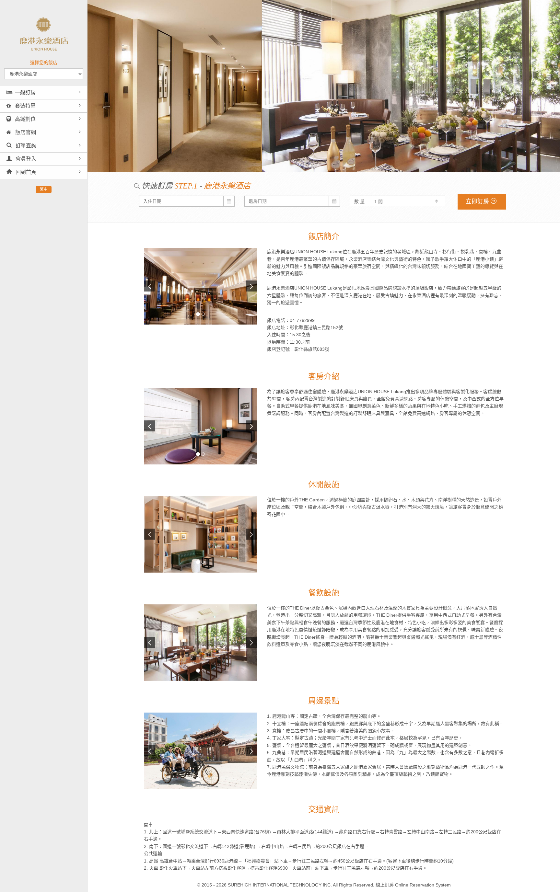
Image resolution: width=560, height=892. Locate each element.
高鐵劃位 (25, 119)
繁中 (44, 189)
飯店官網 (25, 132)
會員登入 (25, 159)
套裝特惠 (25, 106)
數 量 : (360, 201)
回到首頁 (25, 172)
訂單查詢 (25, 145)
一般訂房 (25, 92)
